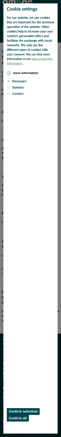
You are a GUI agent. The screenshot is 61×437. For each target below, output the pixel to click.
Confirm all (18, 418)
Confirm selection (23, 411)
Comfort (17, 93)
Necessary (18, 81)
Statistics (17, 87)
